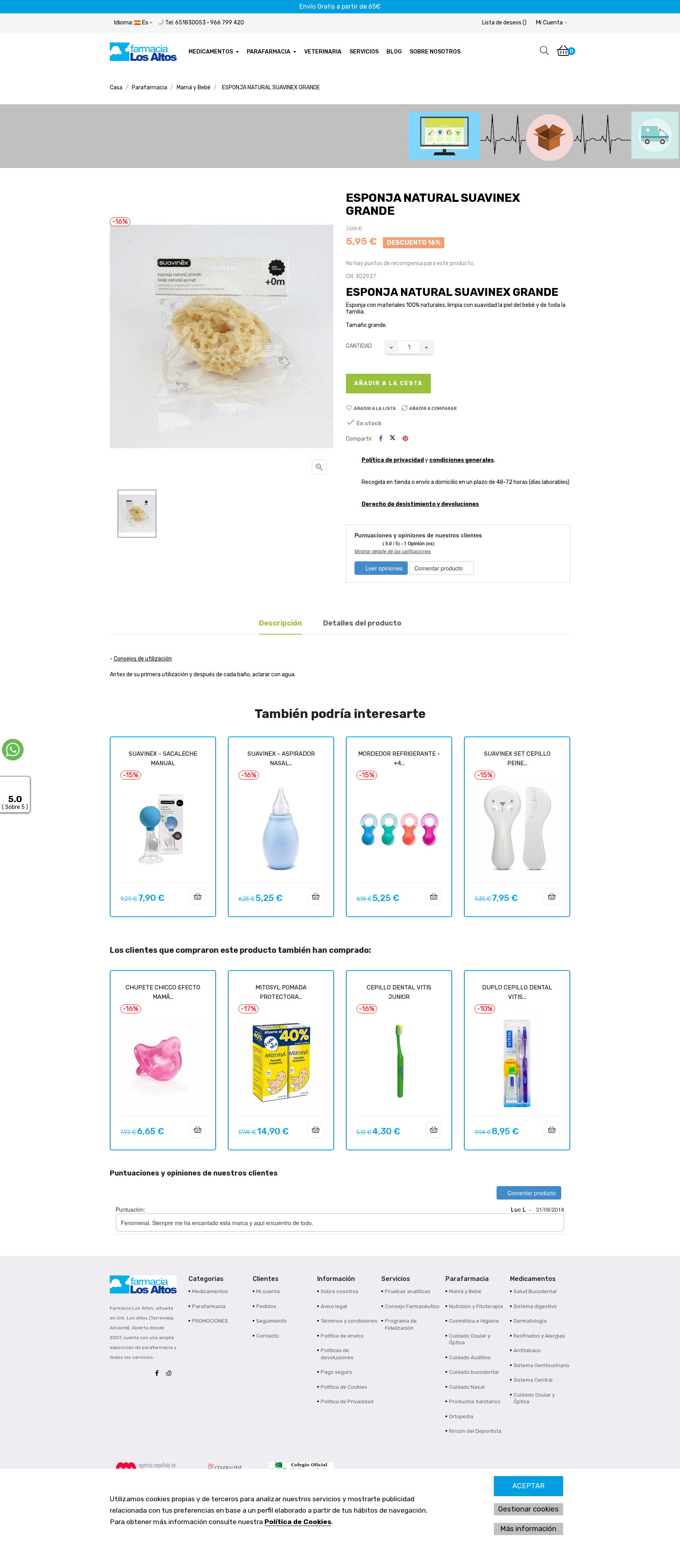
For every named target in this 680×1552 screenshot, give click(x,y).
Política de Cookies (297, 1522)
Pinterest (405, 439)
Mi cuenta (268, 1291)
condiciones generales (461, 460)
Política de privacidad (393, 460)
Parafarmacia (208, 1306)
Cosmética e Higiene (474, 1321)
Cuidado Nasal (466, 1387)
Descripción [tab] (280, 623)
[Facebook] (159, 1373)
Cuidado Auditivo (470, 1357)
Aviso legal (334, 1306)
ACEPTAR (528, 1486)
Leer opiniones (383, 568)
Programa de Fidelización (401, 1324)
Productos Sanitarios (475, 1401)
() (504, 22)
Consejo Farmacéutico (412, 1306)
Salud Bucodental (535, 1291)
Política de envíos (342, 1336)
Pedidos (266, 1306)
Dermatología (530, 1321)
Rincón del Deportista (475, 1431)
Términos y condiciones (349, 1321)
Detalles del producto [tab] (362, 623)
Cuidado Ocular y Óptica (469, 1339)
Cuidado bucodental (474, 1372)
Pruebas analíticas (408, 1291)
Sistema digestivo (535, 1306)
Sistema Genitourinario (541, 1365)
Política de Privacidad (347, 1401)
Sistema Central (533, 1380)
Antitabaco (527, 1350)
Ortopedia (461, 1416)
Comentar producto (439, 568)
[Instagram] (171, 1373)
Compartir (380, 439)
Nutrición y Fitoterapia (476, 1306)
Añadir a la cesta (388, 383)
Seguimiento (271, 1321)
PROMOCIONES (210, 1321)
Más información (528, 1528)
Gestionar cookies (528, 1509)
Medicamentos (210, 1291)
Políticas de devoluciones (337, 1353)
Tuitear (392, 439)
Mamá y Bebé (465, 1291)
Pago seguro (336, 1372)
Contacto (267, 1336)
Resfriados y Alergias (539, 1336)
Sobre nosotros (339, 1291)
